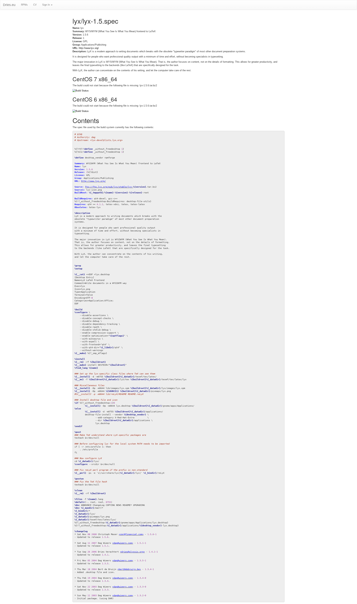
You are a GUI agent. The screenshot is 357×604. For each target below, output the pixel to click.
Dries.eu (9, 5)
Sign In (46, 4)
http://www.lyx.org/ (89, 48)
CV (35, 4)
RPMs (24, 4)
